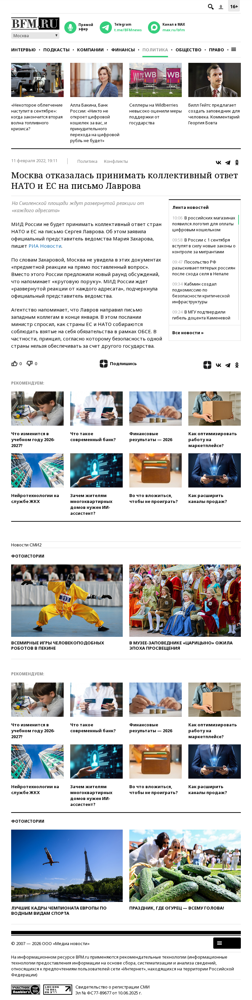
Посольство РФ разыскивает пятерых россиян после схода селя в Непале (203, 268)
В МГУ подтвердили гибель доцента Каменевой (201, 315)
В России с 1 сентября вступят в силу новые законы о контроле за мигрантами (204, 246)
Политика (155, 50)
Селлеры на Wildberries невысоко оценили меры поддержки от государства (155, 114)
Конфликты (116, 161)
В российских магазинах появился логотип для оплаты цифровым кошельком (203, 224)
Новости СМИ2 (26, 545)
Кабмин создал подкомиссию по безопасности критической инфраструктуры (201, 293)
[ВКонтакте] (218, 162)
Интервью (23, 50)
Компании (90, 50)
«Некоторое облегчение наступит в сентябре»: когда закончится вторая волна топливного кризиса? (37, 117)
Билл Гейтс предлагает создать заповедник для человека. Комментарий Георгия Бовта (214, 114)
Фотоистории (27, 556)
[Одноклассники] (237, 162)
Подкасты (56, 50)
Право (216, 50)
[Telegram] (228, 162)
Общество (188, 50)
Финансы (123, 50)
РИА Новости (45, 245)
